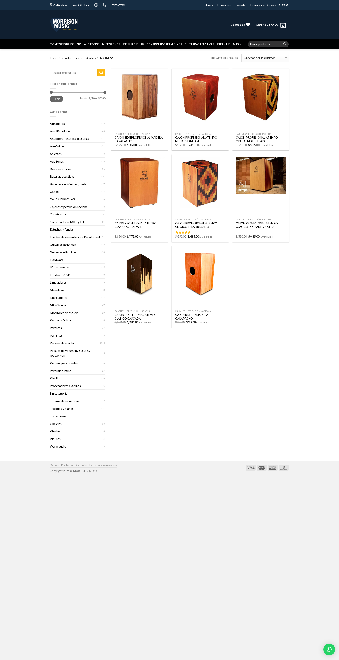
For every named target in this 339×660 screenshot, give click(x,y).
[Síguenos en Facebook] (280, 5)
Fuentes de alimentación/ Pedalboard (75, 237)
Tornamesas (58, 416)
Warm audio (58, 446)
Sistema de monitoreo (64, 401)
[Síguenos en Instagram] (283, 5)
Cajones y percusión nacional (69, 206)
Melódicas (57, 290)
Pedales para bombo (64, 363)
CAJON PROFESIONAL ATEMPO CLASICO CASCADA (136, 316)
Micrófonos (111, 44)
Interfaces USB (133, 44)
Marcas (209, 4)
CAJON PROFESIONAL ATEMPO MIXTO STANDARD (196, 139)
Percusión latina (60, 370)
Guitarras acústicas (199, 44)
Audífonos (91, 44)
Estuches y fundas (62, 229)
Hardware (57, 260)
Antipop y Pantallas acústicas (69, 138)
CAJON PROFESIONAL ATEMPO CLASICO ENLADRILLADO (196, 225)
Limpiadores (58, 282)
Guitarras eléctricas (63, 252)
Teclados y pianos (62, 408)
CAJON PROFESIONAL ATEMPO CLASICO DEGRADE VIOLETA (257, 225)
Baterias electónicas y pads (68, 184)
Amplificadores (60, 131)
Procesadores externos (65, 386)
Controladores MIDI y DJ (164, 44)
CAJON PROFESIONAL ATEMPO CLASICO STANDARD (136, 225)
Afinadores (57, 123)
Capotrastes (58, 214)
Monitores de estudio (65, 44)
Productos (225, 4)
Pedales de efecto (62, 343)
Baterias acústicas (62, 176)
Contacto (240, 4)
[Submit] (285, 44)
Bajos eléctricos (60, 169)
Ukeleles (56, 423)
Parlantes (56, 335)
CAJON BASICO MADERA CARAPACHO (191, 316)
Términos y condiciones (263, 4)
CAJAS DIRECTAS (62, 199)
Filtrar (56, 98)
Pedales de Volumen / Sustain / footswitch (70, 353)
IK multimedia (59, 267)
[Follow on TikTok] (287, 5)
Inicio (53, 58)
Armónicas (57, 146)
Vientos (55, 431)
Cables (54, 191)
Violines (55, 439)
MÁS (236, 44)
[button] (329, 649)
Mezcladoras (59, 297)
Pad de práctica (60, 320)
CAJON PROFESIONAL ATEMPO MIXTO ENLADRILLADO (257, 139)
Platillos (55, 378)
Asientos (56, 153)
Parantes (223, 44)
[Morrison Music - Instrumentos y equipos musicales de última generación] (109, 24)
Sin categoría (58, 393)
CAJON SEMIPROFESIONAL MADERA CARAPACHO (139, 139)
